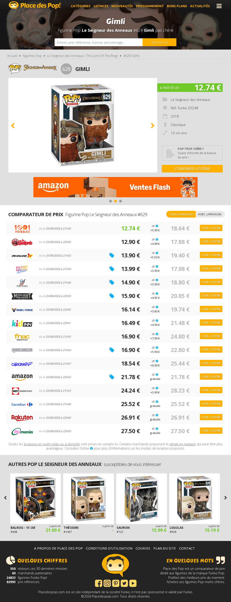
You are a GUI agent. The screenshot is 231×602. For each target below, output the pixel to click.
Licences (101, 6)
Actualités (200, 6)
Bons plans (177, 6)
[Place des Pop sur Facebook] (98, 582)
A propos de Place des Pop (58, 548)
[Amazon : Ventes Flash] (115, 187)
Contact (187, 548)
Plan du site (164, 548)
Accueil (12, 56)
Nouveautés (122, 6)
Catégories (80, 6)
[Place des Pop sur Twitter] (124, 582)
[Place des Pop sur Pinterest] (115, 582)
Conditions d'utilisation (109, 548)
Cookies (143, 548)
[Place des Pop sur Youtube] (132, 582)
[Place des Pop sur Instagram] (107, 582)
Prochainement (150, 6)
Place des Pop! (34, 5)
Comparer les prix (192, 168)
